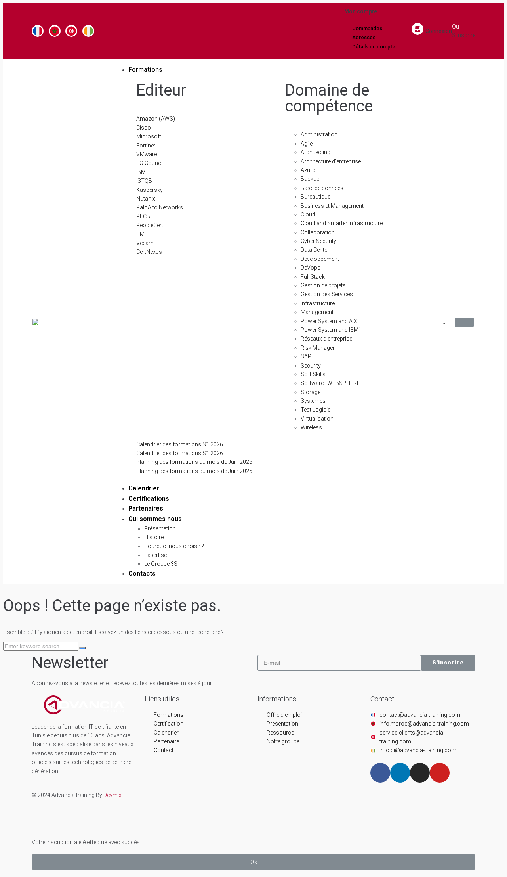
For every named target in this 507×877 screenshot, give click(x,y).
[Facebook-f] (380, 773)
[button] (253, 862)
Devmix (112, 795)
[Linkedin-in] (400, 773)
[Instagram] (420, 773)
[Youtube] (440, 773)
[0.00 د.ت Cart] (464, 322)
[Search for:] (41, 646)
